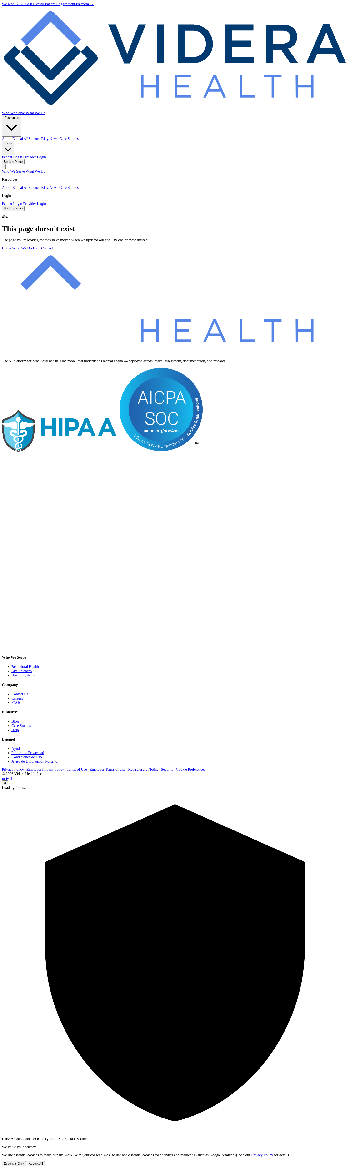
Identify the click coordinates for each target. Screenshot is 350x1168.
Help (15, 730)
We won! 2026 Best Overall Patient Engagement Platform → (48, 4)
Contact (47, 248)
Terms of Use (77, 769)
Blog (45, 139)
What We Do (35, 113)
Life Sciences (21, 671)
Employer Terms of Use (107, 769)
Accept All (36, 1163)
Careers (17, 698)
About (7, 139)
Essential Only (14, 1163)
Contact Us (19, 694)
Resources (11, 117)
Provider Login (34, 157)
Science (35, 139)
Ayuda (16, 748)
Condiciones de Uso (26, 757)
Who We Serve (14, 113)
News (54, 139)
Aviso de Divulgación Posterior (35, 761)
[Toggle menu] (4, 166)
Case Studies (69, 139)
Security (167, 769)
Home (7, 248)
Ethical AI (20, 139)
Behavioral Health (25, 667)
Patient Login (12, 157)
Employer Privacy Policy (45, 769)
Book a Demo (13, 162)
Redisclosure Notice (143, 769)
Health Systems (23, 675)
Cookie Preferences (190, 769)
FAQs (15, 703)
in (4, 778)
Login (8, 143)
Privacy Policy (13, 769)
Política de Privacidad (27, 753)
